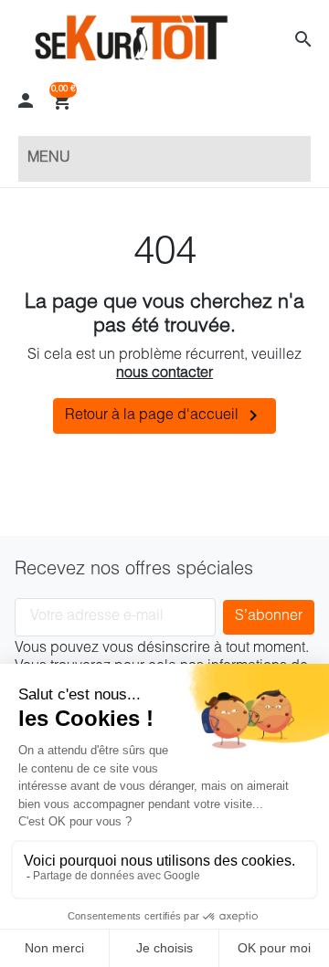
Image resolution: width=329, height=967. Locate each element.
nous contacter (164, 374)
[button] (303, 39)
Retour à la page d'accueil (164, 415)
